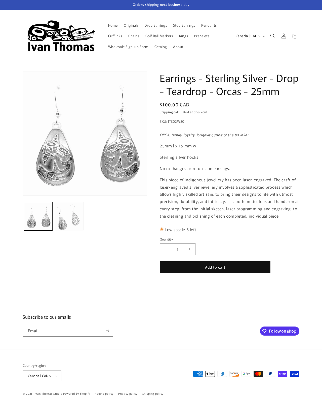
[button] (272, 36)
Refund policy (104, 393)
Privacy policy (127, 393)
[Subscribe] (107, 331)
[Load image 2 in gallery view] (69, 216)
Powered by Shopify (76, 393)
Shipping (166, 112)
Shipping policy (153, 393)
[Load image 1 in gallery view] (38, 216)
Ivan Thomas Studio (48, 393)
